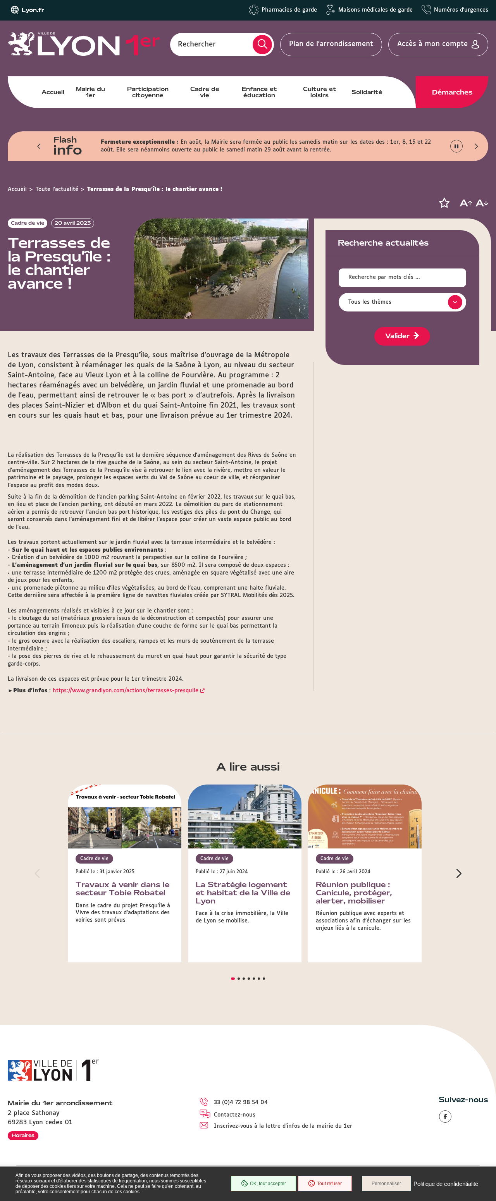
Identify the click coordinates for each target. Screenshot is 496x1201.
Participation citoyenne (148, 92)
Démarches (452, 92)
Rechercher (197, 44)
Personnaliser (386, 1183)
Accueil (52, 92)
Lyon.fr (33, 10)
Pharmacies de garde (289, 10)
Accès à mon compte (432, 44)
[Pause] (456, 146)
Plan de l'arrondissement (331, 44)
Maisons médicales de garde (375, 10)
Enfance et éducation (259, 92)
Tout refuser (329, 1183)
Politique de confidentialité (445, 1183)
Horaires (23, 1135)
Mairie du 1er (90, 92)
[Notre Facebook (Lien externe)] (445, 1116)
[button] (39, 146)
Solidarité (366, 92)
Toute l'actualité (57, 189)
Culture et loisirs (319, 92)
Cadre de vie (204, 92)
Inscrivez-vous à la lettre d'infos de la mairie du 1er (283, 1126)
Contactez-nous (234, 1115)
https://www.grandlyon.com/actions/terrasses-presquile (125, 690)
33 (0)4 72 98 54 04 (241, 1102)
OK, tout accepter (268, 1183)
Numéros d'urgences (461, 10)
